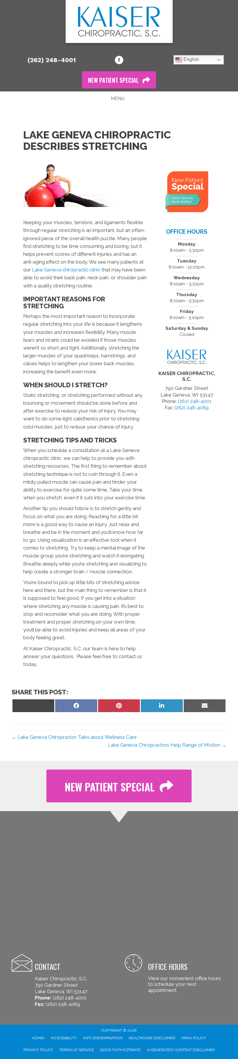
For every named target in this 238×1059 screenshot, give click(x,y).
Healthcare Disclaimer (152, 1038)
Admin (38, 1038)
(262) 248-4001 (52, 60)
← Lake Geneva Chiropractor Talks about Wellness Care (74, 737)
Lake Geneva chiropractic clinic (66, 270)
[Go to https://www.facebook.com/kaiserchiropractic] (119, 61)
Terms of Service (76, 1050)
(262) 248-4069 (191, 407)
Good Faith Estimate (120, 1050)
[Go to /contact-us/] (175, 974)
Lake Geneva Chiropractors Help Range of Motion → (167, 745)
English (190, 59)
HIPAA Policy (193, 1038)
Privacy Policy (38, 1050)
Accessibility (64, 1038)
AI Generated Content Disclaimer (181, 1050)
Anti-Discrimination (102, 1038)
